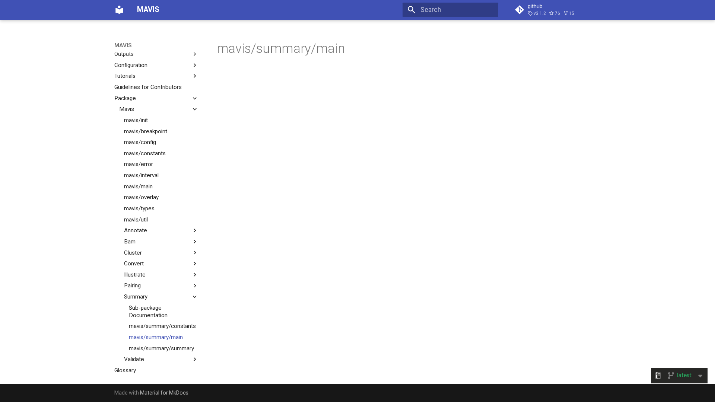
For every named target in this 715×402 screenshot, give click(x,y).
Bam (130, 241)
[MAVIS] (119, 9)
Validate (134, 359)
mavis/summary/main (156, 337)
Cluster (133, 252)
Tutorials (125, 76)
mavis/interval (141, 175)
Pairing (132, 285)
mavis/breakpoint (145, 131)
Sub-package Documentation (148, 311)
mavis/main (138, 186)
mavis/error (138, 164)
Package (125, 98)
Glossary (125, 370)
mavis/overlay (141, 197)
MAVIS (123, 45)
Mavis (126, 109)
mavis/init (136, 120)
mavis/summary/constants (162, 326)
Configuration (130, 65)
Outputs (124, 54)
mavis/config (140, 142)
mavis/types (139, 208)
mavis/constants (145, 153)
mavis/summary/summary (161, 348)
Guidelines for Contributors (148, 87)
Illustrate (135, 274)
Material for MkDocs (164, 393)
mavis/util (136, 219)
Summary (135, 296)
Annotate (135, 230)
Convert (134, 263)
